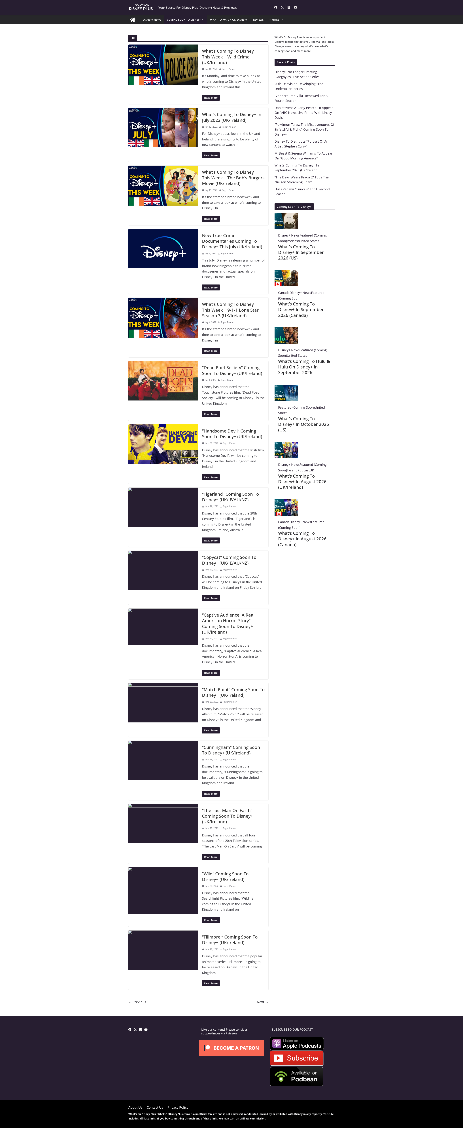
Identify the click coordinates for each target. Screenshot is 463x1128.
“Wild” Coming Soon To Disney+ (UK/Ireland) (225, 876)
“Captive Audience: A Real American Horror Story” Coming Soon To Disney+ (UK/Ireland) (228, 623)
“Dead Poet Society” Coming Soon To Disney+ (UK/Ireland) (232, 370)
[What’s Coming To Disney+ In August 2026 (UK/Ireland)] (286, 444)
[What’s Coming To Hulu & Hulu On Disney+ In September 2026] (286, 330)
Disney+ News (289, 235)
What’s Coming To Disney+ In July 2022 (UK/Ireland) (231, 117)
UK (312, 470)
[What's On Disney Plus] (133, 20)
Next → (262, 1002)
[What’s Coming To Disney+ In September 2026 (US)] (286, 215)
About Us (135, 1107)
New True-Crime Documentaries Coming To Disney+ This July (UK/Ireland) (232, 241)
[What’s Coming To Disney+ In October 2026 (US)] (286, 387)
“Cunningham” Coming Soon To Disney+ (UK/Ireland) (231, 750)
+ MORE (274, 19)
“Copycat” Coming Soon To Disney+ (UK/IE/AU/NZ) (229, 560)
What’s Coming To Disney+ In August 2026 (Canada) (302, 538)
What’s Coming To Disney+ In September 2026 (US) (301, 252)
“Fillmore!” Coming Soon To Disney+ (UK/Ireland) (230, 939)
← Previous (137, 1002)
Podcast (293, 241)
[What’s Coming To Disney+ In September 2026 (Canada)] (286, 273)
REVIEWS (258, 19)
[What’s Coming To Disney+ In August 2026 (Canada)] (286, 502)
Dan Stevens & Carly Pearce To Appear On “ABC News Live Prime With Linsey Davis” (304, 113)
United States (309, 241)
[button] (202, 19)
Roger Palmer (229, 69)
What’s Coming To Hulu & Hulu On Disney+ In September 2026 (304, 366)
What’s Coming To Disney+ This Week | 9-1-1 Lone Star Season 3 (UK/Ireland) (230, 309)
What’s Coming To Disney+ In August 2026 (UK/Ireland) (302, 481)
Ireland (292, 470)
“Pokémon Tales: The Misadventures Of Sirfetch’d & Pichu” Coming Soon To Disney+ (304, 129)
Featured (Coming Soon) (296, 407)
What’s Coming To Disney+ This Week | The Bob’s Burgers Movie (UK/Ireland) (233, 177)
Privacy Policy (177, 1107)
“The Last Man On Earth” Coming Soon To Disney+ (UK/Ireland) (227, 816)
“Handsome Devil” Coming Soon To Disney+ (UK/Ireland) (232, 433)
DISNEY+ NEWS (152, 19)
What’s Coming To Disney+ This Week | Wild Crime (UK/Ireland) (229, 56)
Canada (284, 292)
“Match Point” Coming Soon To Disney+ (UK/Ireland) (233, 692)
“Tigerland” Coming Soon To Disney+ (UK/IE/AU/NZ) (230, 497)
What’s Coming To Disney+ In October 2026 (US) (303, 424)
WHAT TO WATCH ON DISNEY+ (228, 19)
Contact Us (155, 1107)
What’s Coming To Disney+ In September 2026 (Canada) (301, 309)
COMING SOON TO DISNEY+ (184, 19)
